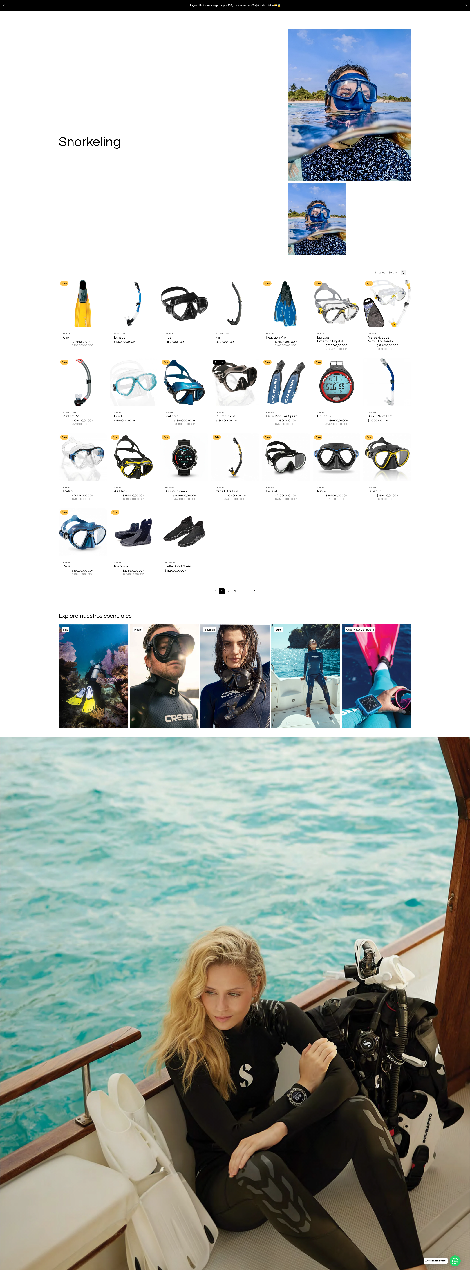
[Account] (399, 17)
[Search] (391, 17)
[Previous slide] (4, 5)
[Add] (151, 322)
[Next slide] (466, 5)
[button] (393, 273)
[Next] (255, 591)
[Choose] (101, 322)
